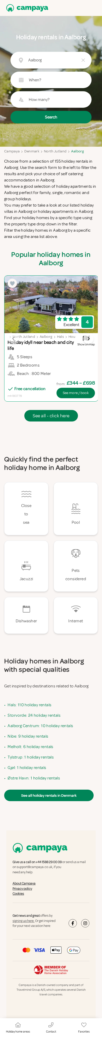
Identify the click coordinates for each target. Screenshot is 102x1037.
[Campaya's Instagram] (85, 923)
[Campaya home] (26, 8)
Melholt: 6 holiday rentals (30, 746)
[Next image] (88, 338)
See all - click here (51, 416)
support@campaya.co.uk (34, 867)
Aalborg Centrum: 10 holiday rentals (40, 725)
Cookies (18, 894)
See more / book (76, 393)
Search (51, 117)
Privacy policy (22, 889)
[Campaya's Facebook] (73, 923)
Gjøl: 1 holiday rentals (27, 767)
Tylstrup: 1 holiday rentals (31, 757)
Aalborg (77, 151)
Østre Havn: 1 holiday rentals (34, 778)
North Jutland (55, 151)
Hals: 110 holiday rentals (29, 705)
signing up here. (24, 921)
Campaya (12, 151)
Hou (72, 336)
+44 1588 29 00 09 (49, 862)
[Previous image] (13, 338)
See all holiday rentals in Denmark (49, 795)
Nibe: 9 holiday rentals (28, 736)
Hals (60, 336)
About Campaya (24, 883)
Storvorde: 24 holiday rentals (34, 715)
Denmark (31, 151)
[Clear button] (83, 60)
